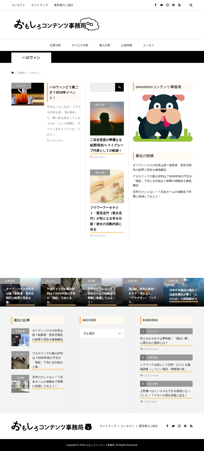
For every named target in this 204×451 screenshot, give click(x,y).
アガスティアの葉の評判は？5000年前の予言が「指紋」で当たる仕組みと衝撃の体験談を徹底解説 (162, 181)
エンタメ (148, 45)
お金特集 (126, 45)
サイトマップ (39, 5)
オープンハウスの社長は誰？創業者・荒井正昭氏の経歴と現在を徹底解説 (162, 167)
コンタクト (18, 5)
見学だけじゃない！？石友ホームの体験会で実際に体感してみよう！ (162, 194)
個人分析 (104, 45)
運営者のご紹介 (64, 5)
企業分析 (55, 45)
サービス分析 (80, 45)
